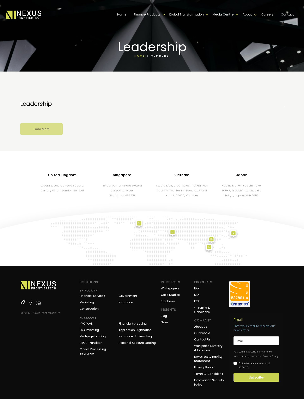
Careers (267, 14)
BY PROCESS (88, 318)
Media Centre (223, 14)
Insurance (126, 302)
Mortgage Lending (93, 336)
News (164, 322)
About (247, 14)
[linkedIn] (38, 302)
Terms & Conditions (208, 374)
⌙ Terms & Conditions (202, 310)
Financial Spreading (133, 323)
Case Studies (170, 295)
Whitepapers (170, 288)
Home (122, 14)
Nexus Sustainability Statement (208, 359)
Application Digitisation (135, 330)
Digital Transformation (186, 14)
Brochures (168, 301)
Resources (170, 282)
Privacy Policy (204, 367)
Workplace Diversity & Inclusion (208, 348)
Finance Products (147, 14)
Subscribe (256, 377)
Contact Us (202, 339)
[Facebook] (30, 302)
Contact (287, 14)
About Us (200, 327)
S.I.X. (197, 295)
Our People (202, 333)
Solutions (89, 282)
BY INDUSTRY (88, 291)
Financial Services (92, 296)
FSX (196, 301)
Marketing (87, 302)
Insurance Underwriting (135, 336)
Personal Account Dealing (137, 343)
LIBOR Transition (91, 343)
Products (203, 282)
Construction (89, 309)
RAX (197, 288)
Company (202, 320)
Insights (168, 310)
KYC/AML (86, 323)
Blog (164, 316)
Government (128, 296)
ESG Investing (89, 330)
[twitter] (23, 302)
